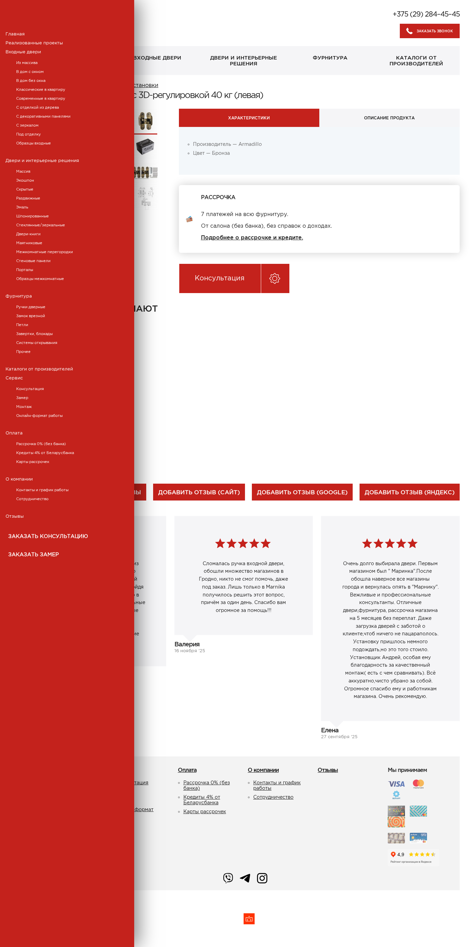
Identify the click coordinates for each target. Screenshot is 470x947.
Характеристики (249, 118)
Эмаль (22, 207)
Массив (23, 171)
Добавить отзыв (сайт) (199, 492)
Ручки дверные (30, 307)
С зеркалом (27, 125)
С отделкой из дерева (37, 107)
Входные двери (23, 51)
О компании (19, 479)
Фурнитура (19, 296)
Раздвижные (28, 198)
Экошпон (25, 180)
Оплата (14, 432)
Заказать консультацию (48, 536)
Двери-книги (28, 234)
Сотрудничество (32, 499)
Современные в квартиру (40, 98)
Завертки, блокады (34, 334)
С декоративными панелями (43, 116)
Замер (22, 398)
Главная (15, 33)
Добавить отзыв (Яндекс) (410, 492)
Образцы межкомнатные (40, 279)
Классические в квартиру (40, 89)
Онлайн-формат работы (39, 415)
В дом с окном (30, 71)
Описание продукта (389, 118)
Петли (22, 325)
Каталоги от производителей (39, 369)
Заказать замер (33, 554)
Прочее (23, 351)
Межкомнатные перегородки (44, 252)
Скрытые (24, 189)
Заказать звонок (435, 31)
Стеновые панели (33, 261)
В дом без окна (30, 80)
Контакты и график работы (42, 490)
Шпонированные (32, 216)
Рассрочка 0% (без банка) (41, 444)
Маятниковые (29, 243)
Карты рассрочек (32, 462)
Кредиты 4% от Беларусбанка (45, 453)
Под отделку (28, 134)
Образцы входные (33, 143)
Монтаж (24, 407)
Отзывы (15, 516)
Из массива (27, 63)
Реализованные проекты (34, 42)
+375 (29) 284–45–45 (426, 14)
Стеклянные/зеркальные (40, 225)
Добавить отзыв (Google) (302, 492)
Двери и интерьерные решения (42, 160)
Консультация (30, 389)
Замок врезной (30, 316)
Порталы (24, 270)
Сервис (14, 377)
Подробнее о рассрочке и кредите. (252, 237)
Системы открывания (36, 343)
